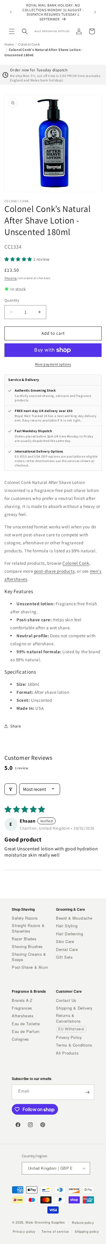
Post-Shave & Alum (30, 967)
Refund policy (83, 1222)
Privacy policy (24, 1231)
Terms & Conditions (74, 1045)
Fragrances (22, 1008)
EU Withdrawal (71, 1028)
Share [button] (15, 726)
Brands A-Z (22, 1000)
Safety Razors (25, 918)
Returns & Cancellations (68, 1018)
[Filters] (10, 789)
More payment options (53, 364)
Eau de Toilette (26, 1023)
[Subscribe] (87, 1092)
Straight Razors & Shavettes (28, 928)
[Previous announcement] (10, 12)
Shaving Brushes (27, 946)
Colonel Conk (29, 44)
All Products (67, 1053)
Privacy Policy (69, 1037)
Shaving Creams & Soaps (29, 957)
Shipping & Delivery (74, 1008)
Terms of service (55, 1231)
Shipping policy (87, 1231)
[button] (11, 31)
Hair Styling (66, 925)
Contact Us (66, 1000)
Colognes (20, 1039)
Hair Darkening (69, 933)
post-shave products (54, 571)
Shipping (10, 278)
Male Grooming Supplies (45, 1221)
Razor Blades (24, 939)
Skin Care (65, 941)
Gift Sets (64, 957)
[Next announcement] (95, 12)
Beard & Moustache (74, 918)
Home (9, 44)
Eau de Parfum (26, 1031)
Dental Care (67, 949)
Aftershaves (23, 1015)
